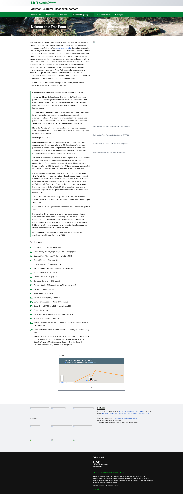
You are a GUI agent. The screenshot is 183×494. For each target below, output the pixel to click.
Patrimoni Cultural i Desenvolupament (54, 9)
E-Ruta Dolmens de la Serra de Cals (72, 387)
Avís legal (96, 472)
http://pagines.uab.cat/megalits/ (126, 418)
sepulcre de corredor (63, 48)
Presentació (36, 15)
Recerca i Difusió (104, 15)
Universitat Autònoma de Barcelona (43, 2)
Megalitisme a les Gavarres (56, 15)
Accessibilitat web (118, 472)
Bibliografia (119, 15)
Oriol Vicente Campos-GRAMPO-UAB (131, 411)
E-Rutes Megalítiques (82, 15)
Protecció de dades (106, 472)
